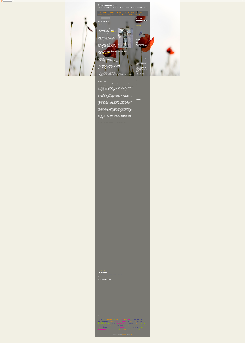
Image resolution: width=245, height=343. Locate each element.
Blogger (131, 334)
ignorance (139, 321)
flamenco (133, 321)
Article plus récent (101, 311)
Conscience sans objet (107, 5)
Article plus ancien (129, 311)
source (108, 329)
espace (117, 321)
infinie (108, 323)
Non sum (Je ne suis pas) (111, 76)
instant (120, 323)
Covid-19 (131, 14)
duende (112, 321)
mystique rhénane (109, 274)
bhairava (114, 319)
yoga (140, 329)
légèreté (127, 323)
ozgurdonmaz (124, 334)
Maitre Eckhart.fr (105, 53)
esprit (120, 321)
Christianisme (119, 12)
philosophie (143, 325)
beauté (109, 319)
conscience (136, 319)
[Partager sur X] (104, 272)
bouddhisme (121, 319)
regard (118, 327)
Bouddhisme (112, 12)
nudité (121, 274)
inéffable (102, 323)
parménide (126, 325)
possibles (109, 327)
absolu (100, 319)
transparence (114, 329)
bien (117, 319)
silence (135, 327)
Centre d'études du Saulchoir (106, 270)
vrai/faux (137, 329)
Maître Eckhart (113, 31)
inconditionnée (103, 321)
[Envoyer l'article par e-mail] (99, 272)
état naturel (124, 321)
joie (125, 323)
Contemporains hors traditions (104, 14)
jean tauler (102, 274)
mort (105, 274)
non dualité (118, 274)
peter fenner (137, 325)
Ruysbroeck (100, 48)
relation (126, 327)
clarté (125, 319)
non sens (105, 325)
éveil (128, 321)
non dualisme (114, 274)
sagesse (102, 329)
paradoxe (120, 325)
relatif (122, 327)
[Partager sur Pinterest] (106, 272)
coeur (129, 319)
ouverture (114, 325)
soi (142, 327)
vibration (129, 329)
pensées (132, 325)
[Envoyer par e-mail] (101, 272)
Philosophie (141, 12)
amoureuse (104, 319)
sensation (131, 327)
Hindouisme (105, 12)
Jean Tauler (100, 24)
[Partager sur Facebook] (105, 272)
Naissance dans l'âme (121, 76)
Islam (125, 12)
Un (119, 329)
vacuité (124, 329)
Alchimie (113, 14)
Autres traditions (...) (132, 12)
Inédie (118, 14)
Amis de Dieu (109, 40)
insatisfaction (113, 323)
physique (100, 327)
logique (131, 323)
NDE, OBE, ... (124, 14)
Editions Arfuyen (108, 52)
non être (110, 325)
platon (105, 327)
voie (133, 328)
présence (114, 327)
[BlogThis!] (102, 272)
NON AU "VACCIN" (139, 14)
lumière (136, 323)
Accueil (99, 12)
